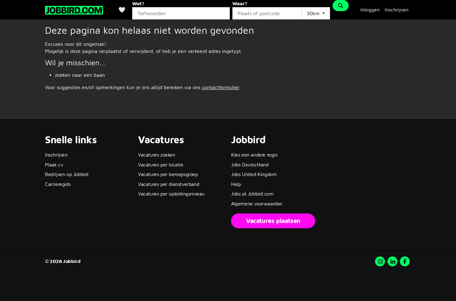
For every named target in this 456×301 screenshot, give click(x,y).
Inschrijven (397, 9)
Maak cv (54, 164)
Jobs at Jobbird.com (252, 193)
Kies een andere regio (254, 154)
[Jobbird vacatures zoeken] (74, 9)
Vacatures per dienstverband (168, 184)
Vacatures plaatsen (273, 220)
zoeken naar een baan (80, 75)
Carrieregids (57, 184)
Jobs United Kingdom (253, 174)
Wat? (138, 3)
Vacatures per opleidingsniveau (171, 193)
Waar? (239, 3)
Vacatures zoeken (156, 154)
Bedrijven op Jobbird (66, 174)
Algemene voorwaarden (256, 203)
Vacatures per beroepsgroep (168, 174)
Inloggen (370, 9)
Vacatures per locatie (160, 164)
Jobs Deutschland (250, 164)
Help (236, 184)
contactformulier (220, 87)
